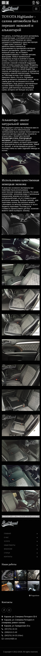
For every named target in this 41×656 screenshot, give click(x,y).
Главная (7, 533)
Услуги (7, 541)
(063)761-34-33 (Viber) (13, 635)
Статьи (7, 553)
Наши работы (9, 545)
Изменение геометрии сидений (21, 61)
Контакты (8, 557)
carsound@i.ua (10, 639)
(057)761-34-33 (10, 629)
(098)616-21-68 (10, 632)
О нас (6, 537)
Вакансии (8, 549)
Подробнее (35, 595)
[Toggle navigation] (36, 8)
